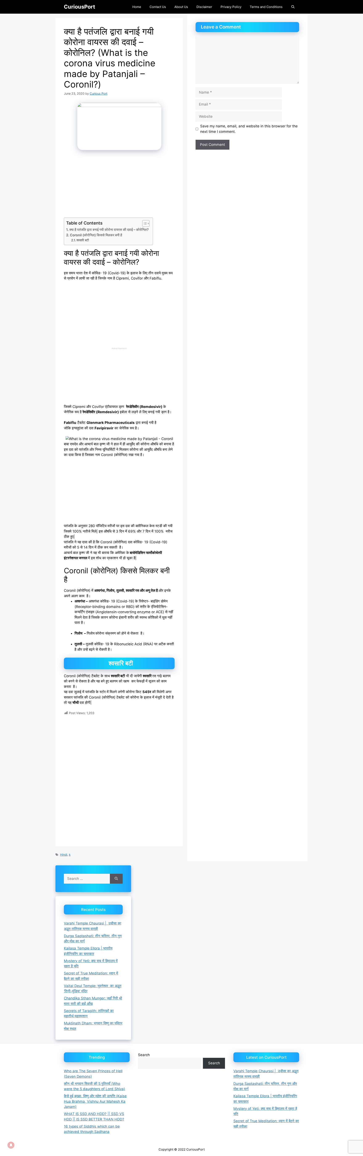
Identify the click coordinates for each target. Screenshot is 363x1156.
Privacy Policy (231, 7)
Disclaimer (204, 7)
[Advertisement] (119, 186)
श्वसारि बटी (82, 240)
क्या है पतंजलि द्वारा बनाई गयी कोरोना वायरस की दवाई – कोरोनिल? (109, 229)
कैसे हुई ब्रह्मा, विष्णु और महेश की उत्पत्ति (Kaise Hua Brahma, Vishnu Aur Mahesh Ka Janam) (95, 1101)
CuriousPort (79, 7)
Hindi (63, 854)
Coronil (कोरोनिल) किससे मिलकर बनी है (96, 235)
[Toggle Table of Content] (144, 223)
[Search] (116, 879)
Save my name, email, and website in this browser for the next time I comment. (249, 129)
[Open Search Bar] (293, 7)
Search (144, 1055)
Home (136, 7)
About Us (181, 7)
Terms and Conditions (266, 7)
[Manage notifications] (11, 1145)
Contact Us (158, 7)
